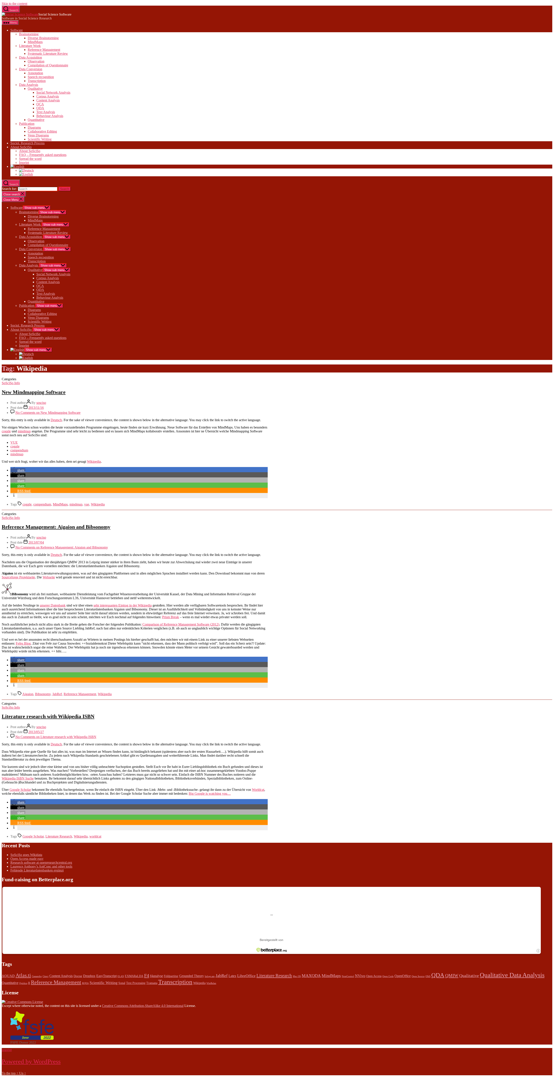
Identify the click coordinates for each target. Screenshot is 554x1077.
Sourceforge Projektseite (18, 577)
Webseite (49, 577)
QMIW (451, 975)
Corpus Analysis (47, 96)
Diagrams (34, 127)
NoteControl (348, 976)
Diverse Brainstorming (43, 38)
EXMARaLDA (134, 976)
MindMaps (35, 42)
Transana (151, 983)
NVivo (360, 976)
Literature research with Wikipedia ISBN (48, 716)
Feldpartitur (171, 976)
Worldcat (258, 789)
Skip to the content (14, 3)
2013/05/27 (36, 732)
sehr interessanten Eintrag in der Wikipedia (122, 605)
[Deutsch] (26, 170)
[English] (17, 166)
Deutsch (56, 420)
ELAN (121, 976)
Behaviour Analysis (49, 116)
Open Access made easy (26, 858)
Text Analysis (45, 112)
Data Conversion (30, 69)
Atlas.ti (23, 975)
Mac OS (297, 976)
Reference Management (44, 49)
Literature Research (58, 836)
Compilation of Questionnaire (48, 65)
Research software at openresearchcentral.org (41, 862)
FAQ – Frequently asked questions (42, 155)
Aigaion (27, 694)
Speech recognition (41, 77)
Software (16, 30)
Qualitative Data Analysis (512, 974)
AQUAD (8, 976)
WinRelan (211, 983)
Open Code (388, 976)
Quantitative (36, 120)
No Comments (48, 412)
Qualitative (35, 88)
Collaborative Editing (42, 131)
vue (86, 504)
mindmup (24, 431)
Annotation (35, 73)
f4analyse (156, 976)
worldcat (95, 836)
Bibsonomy (43, 694)
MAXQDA (311, 975)
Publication (26, 123)
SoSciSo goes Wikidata (26, 855)
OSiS (427, 976)
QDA (40, 108)
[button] (17, 470)
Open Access (374, 976)
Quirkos (23, 983)
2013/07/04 (36, 542)
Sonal (121, 983)
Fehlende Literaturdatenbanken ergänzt (37, 870)
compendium (19, 450)
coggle (6, 431)
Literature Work (30, 46)
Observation (36, 61)
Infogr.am (210, 976)
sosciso (41, 402)
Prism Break (170, 617)
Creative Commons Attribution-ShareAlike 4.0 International (143, 1006)
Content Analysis (48, 100)
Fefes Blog (23, 643)
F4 (146, 975)
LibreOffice (246, 976)
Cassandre (37, 976)
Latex (232, 976)
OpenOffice (403, 976)
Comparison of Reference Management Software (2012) (180, 624)
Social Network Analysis (53, 92)
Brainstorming (29, 34)
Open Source (418, 976)
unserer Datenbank (53, 605)
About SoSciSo (21, 147)
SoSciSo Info (11, 383)
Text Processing (135, 983)
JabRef (57, 694)
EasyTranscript (106, 976)
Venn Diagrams (38, 135)
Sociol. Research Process (27, 143)
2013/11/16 (36, 407)
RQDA (85, 983)
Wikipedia (94, 461)
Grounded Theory (191, 976)
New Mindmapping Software (34, 392)
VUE (14, 442)
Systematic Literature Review (48, 53)
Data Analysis (28, 85)
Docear (78, 976)
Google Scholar (20, 789)
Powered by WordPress (31, 1061)
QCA (40, 104)
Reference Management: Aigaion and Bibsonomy (56, 527)
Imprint (24, 162)
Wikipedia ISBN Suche (18, 778)
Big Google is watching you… (210, 793)
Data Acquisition (30, 57)
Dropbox (89, 976)
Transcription (37, 81)
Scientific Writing (40, 139)
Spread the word (30, 159)
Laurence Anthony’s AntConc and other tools (41, 866)
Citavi (45, 976)
